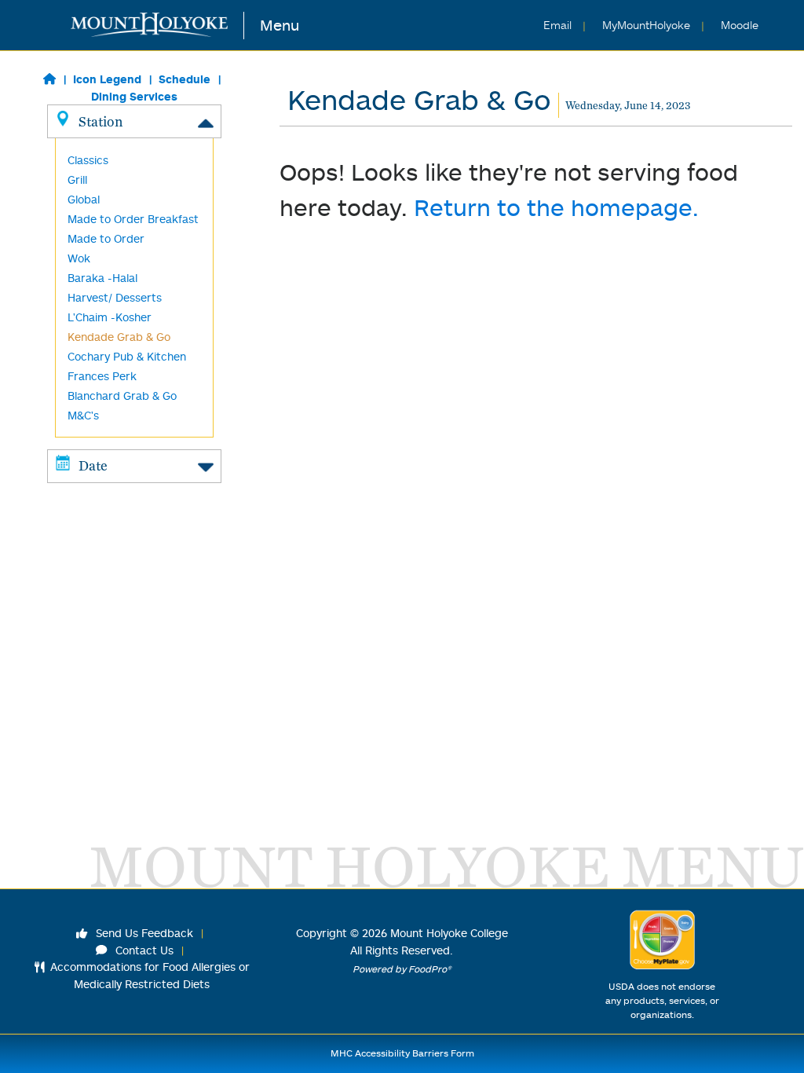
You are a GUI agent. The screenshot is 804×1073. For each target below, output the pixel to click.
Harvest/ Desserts (115, 297)
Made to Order (106, 238)
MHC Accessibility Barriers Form (402, 1053)
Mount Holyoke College (449, 932)
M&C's (83, 415)
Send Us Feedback (143, 932)
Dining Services (134, 96)
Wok (79, 258)
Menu (279, 25)
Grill (77, 179)
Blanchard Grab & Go (122, 395)
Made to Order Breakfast (133, 218)
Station (100, 121)
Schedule (184, 79)
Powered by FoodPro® (402, 969)
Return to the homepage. (556, 207)
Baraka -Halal (102, 277)
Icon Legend (107, 79)
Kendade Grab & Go (119, 336)
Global (84, 199)
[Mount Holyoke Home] (157, 25)
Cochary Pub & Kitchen (127, 356)
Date (93, 465)
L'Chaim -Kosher (110, 317)
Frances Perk (102, 376)
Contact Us (143, 950)
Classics (88, 160)
